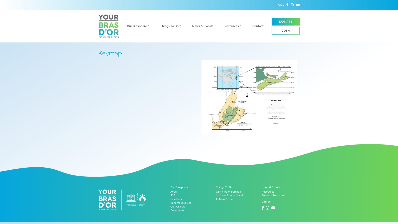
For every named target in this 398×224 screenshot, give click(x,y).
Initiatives (176, 199)
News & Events (202, 26)
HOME (280, 5)
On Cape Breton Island (229, 195)
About (174, 191)
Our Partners (177, 206)
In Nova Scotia (224, 199)
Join (285, 31)
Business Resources (273, 195)
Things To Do (169, 26)
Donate (285, 21)
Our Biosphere (137, 26)
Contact (258, 26)
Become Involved (181, 202)
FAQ (173, 195)
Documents (177, 210)
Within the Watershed (228, 191)
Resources (231, 26)
